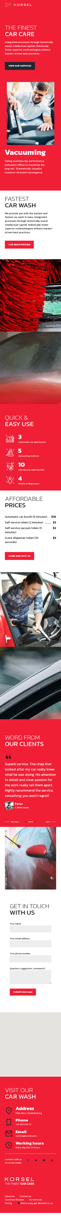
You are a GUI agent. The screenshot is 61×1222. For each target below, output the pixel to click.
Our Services (35, 1199)
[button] (12, 822)
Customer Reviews (14, 1199)
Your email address (20, 938)
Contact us (25, 1196)
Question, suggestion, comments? (27, 968)
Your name (15, 923)
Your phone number (20, 953)
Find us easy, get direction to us (36, 1203)
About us (9, 1196)
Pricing (8, 1203)
